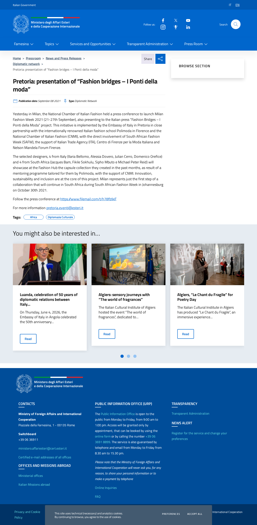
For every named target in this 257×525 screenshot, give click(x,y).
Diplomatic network (26, 63)
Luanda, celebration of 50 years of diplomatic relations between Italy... (49, 299)
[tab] (122, 356)
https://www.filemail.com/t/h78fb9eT (88, 199)
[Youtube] (187, 20)
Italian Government (24, 5)
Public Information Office (118, 413)
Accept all (194, 514)
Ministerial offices (30, 475)
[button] (236, 24)
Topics (49, 44)
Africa (33, 216)
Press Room (193, 44)
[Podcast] (174, 27)
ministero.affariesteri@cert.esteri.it (42, 448)
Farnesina (21, 44)
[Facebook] (161, 20)
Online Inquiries (106, 487)
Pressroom (33, 58)
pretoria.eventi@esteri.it (64, 208)
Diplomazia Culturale (60, 216)
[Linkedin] (187, 27)
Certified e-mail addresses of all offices (44, 457)
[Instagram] (161, 27)
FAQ (98, 496)
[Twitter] (174, 20)
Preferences (171, 514)
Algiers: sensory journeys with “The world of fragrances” (124, 297)
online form (103, 436)
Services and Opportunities (90, 44)
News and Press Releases (64, 58)
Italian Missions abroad (34, 484)
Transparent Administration (147, 44)
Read (28, 338)
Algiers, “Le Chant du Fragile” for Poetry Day (205, 297)
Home (17, 58)
